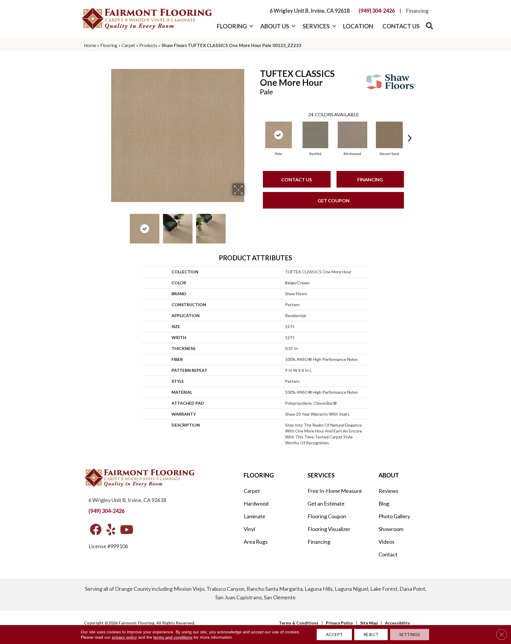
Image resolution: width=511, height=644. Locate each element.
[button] (251, 26)
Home (90, 45)
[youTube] (126, 530)
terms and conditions (173, 637)
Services (316, 26)
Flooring (232, 26)
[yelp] (110, 530)
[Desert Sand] (389, 135)
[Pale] (278, 135)
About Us (274, 26)
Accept (334, 634)
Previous (107, 226)
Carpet (128, 45)
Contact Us (401, 26)
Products (148, 45)
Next (248, 226)
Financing (417, 10)
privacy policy (124, 637)
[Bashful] (315, 135)
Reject (371, 634)
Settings (409, 634)
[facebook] (96, 530)
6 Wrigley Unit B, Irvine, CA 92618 (310, 10)
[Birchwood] (352, 135)
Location (358, 26)
